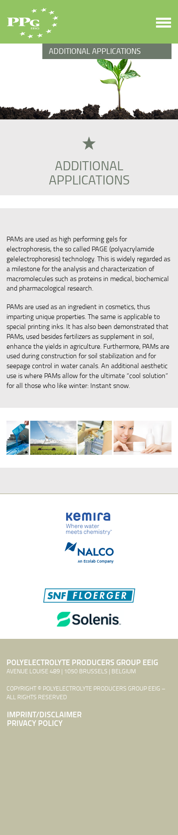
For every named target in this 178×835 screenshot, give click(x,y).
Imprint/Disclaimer (44, 714)
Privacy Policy (35, 723)
